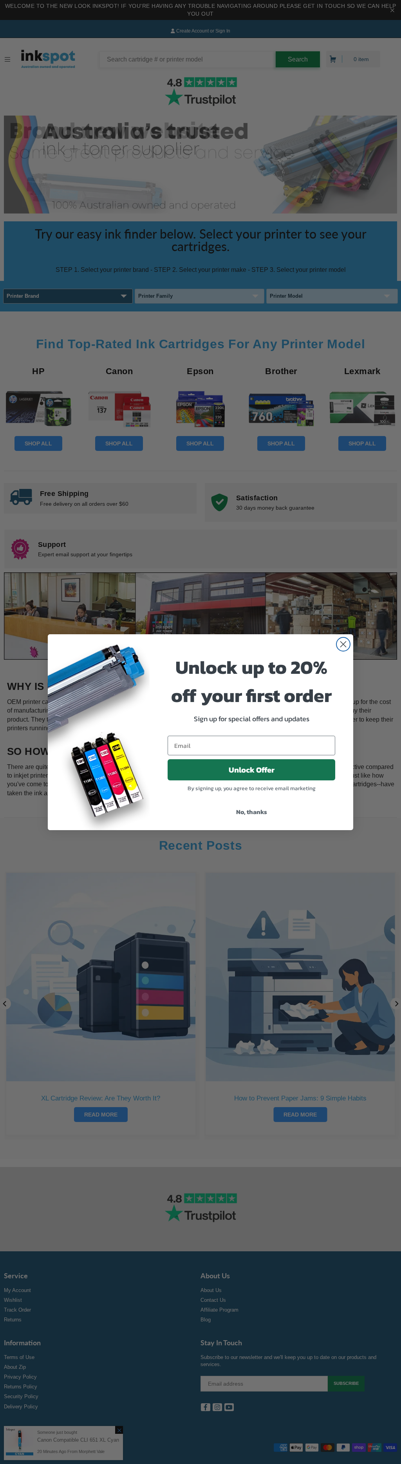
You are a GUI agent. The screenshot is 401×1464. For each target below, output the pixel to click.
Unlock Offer (252, 770)
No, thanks (251, 811)
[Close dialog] (343, 644)
